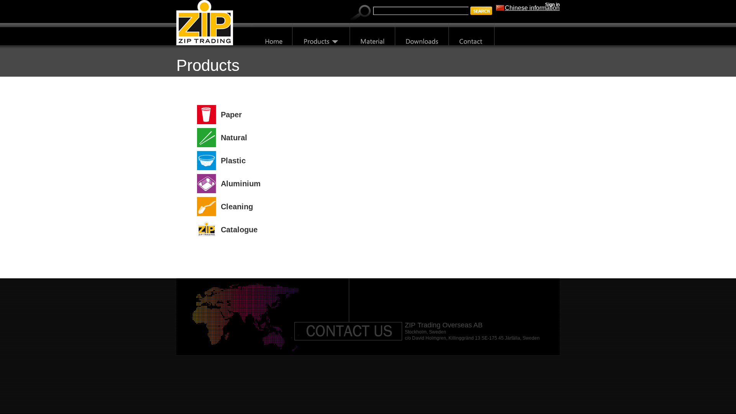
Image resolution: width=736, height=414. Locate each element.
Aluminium (241, 183)
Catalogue (239, 229)
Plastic (233, 160)
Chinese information (532, 8)
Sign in (552, 4)
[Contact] (472, 34)
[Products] (321, 34)
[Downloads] (422, 34)
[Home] (272, 34)
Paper (231, 114)
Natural (234, 137)
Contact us (348, 331)
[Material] (372, 34)
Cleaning (237, 206)
